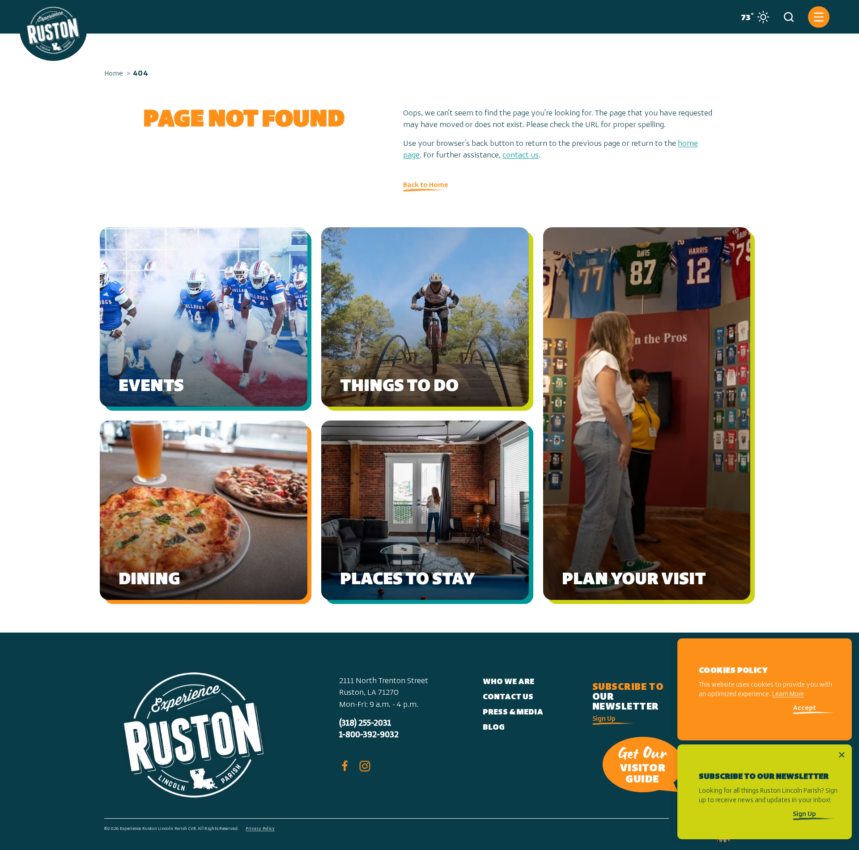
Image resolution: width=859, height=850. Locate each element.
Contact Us (508, 697)
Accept (804, 709)
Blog (494, 728)
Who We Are (508, 682)
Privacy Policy (260, 828)
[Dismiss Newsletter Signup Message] (842, 754)
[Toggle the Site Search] (789, 17)
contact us (520, 156)
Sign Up (604, 719)
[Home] (53, 30)
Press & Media (513, 713)
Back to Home (425, 185)
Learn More (788, 695)
